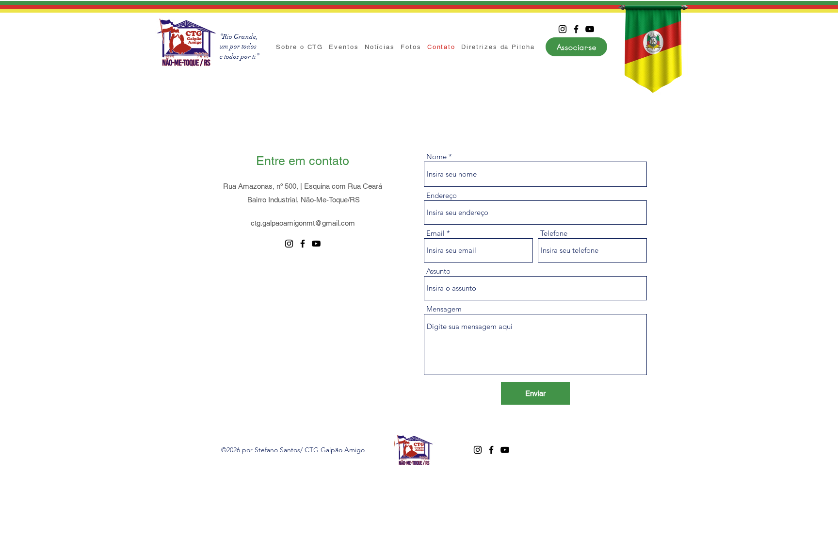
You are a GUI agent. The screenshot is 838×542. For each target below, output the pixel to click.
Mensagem (444, 308)
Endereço (441, 195)
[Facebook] (576, 29)
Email (435, 233)
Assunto (438, 271)
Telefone (553, 233)
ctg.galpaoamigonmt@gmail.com (303, 223)
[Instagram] (562, 29)
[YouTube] (589, 29)
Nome (436, 156)
